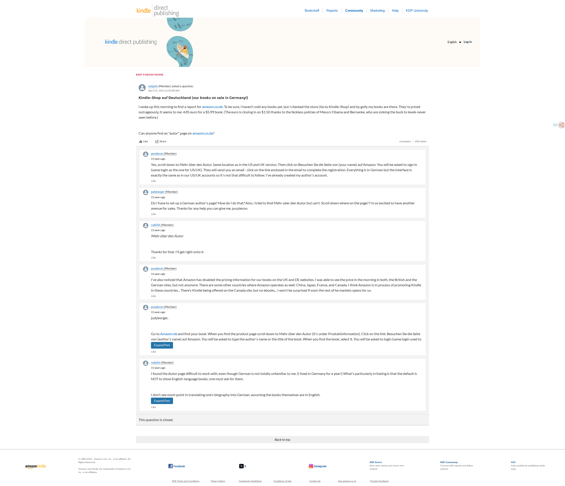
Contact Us (314, 481)
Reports (332, 10)
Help (395, 10)
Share (163, 141)
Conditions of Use (282, 481)
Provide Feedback (379, 481)
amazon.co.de (212, 106)
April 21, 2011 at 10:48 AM (163, 90)
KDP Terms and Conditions (185, 481)
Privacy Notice (218, 481)
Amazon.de (168, 334)
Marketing (377, 10)
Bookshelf (312, 10)
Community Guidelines (250, 481)
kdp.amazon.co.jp (347, 481)
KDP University (417, 10)
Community (354, 10)
